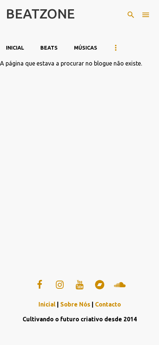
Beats (49, 48)
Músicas (85, 48)
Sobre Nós (75, 304)
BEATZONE (40, 13)
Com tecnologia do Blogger (84, 334)
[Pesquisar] (130, 15)
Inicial (15, 48)
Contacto (108, 304)
